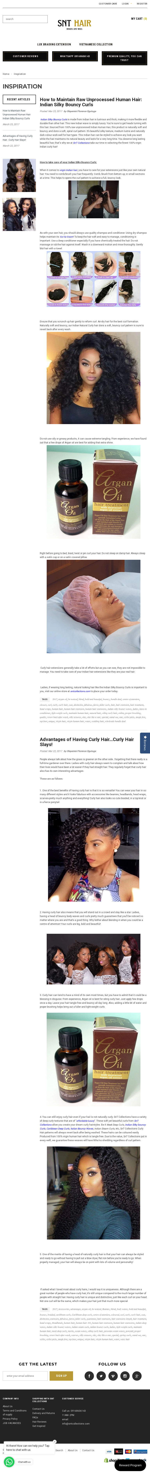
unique (51, 721)
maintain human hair (78, 713)
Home (6, 74)
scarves (74, 1335)
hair (113, 704)
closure (43, 704)
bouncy (106, 699)
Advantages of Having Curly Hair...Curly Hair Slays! (18, 138)
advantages (76, 1309)
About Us (7, 1406)
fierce (95, 704)
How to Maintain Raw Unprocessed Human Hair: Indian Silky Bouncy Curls (17, 114)
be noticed (73, 699)
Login (125, 4)
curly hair (63, 704)
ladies (135, 708)
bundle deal (116, 699)
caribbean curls (63, 1314)
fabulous (88, 704)
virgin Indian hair (68, 170)
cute (71, 704)
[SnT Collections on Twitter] (100, 1375)
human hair (57, 708)
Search (59, 1450)
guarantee (91, 1318)
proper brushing (133, 713)
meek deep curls (59, 1331)
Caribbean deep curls (82, 1314)
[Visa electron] (118, 1451)
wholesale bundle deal (115, 721)
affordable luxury (85, 1121)
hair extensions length (122, 1318)
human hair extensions (95, 708)
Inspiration (22, 86)
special (105, 717)
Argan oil (70, 442)
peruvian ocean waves (114, 1331)
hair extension (122, 704)
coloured (115, 1314)
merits (71, 1331)
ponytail (129, 1331)
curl (50, 704)
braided (51, 1314)
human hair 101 (83, 1322)
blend (81, 699)
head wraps (45, 708)
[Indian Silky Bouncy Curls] (93, 378)
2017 (55, 699)
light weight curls (60, 713)
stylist (42, 1339)
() (139, 18)
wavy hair (125, 1339)
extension (54, 1318)
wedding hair (98, 721)
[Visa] (109, 1451)
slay (84, 717)
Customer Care (108, 4)
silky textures (75, 717)
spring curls (125, 1335)
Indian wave (82, 123)
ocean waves (81, 1331)
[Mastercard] (128, 1451)
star (121, 717)
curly (55, 704)
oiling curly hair (109, 713)
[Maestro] (140, 1451)
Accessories (63, 1309)
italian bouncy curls (99, 1326)
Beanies (106, 1309)
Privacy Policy (10, 1419)
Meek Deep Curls (115, 1124)
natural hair (95, 713)
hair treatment (137, 704)
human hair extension (74, 708)
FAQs (35, 1417)
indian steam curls (80, 1326)
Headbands (57, 1322)
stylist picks (129, 717)
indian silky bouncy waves (120, 708)
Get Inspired (38, 1426)
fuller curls (105, 704)
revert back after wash (57, 717)
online (121, 713)
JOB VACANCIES (12, 1423)
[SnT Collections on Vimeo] (112, 1375)
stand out (113, 717)
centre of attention (131, 699)
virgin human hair (75, 721)
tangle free (140, 717)
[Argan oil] (93, 492)
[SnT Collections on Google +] (136, 1375)
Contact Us (38, 1409)
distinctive (78, 704)
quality (43, 717)
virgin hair (61, 721)
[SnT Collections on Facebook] (88, 1375)
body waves (122, 1309)
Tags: (45, 699)
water (87, 721)
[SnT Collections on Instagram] (124, 1375)
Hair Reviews (39, 1421)
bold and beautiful (93, 699)
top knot (43, 721)
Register (142, 4)
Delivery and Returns (43, 1413)
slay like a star (94, 717)
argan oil (62, 699)
